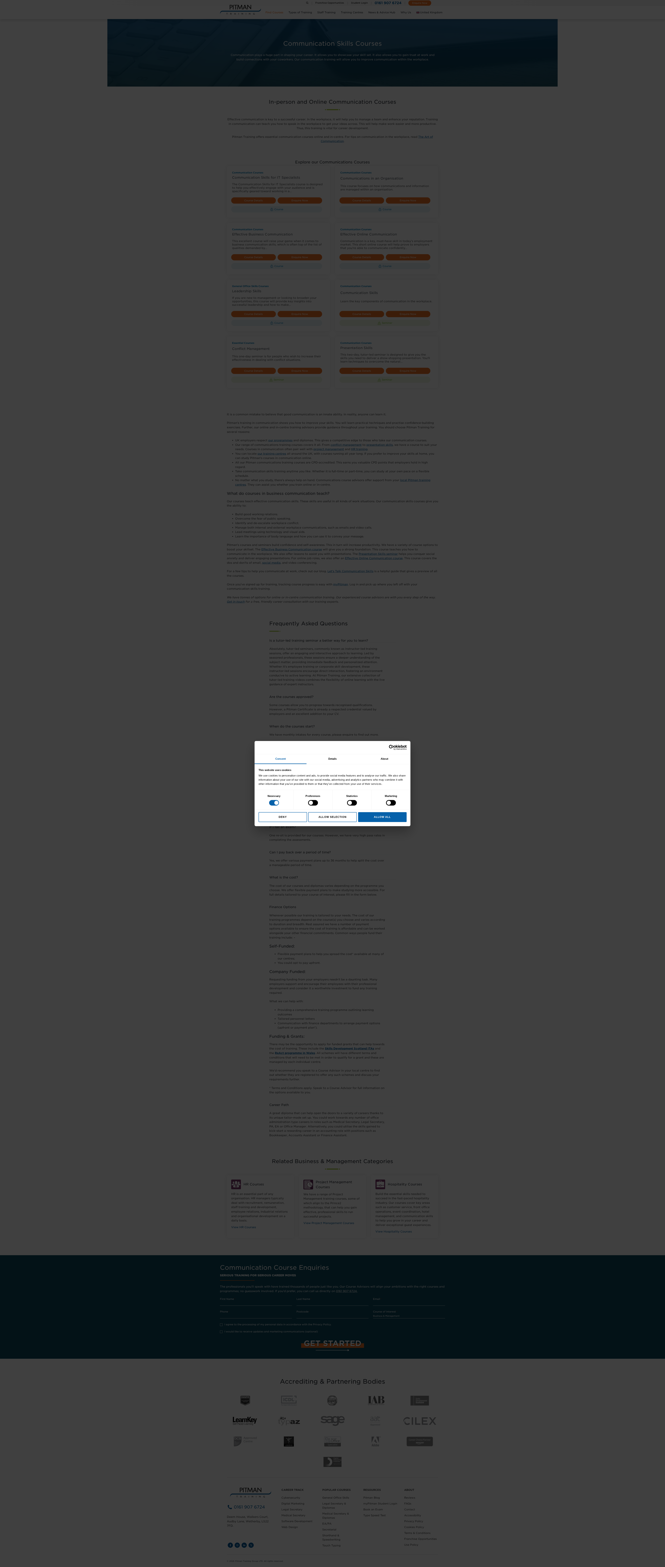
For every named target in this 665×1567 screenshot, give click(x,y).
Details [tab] (332, 758)
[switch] (313, 803)
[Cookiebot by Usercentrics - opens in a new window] (391, 747)
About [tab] (384, 758)
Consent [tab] (280, 758)
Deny (283, 816)
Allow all (382, 816)
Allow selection (332, 816)
